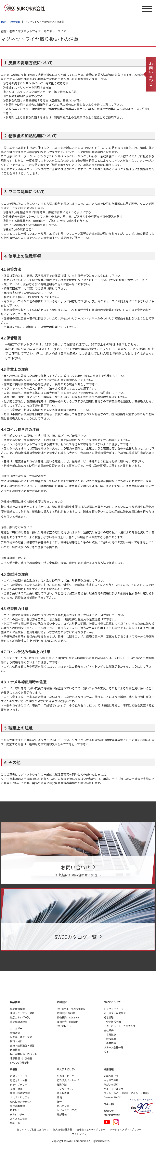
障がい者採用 (111, 1084)
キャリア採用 (111, 1080)
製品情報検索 (17, 1009)
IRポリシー (16, 1110)
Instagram (116, 1122)
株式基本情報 (17, 1106)
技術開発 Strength (67, 1021)
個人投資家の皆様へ (21, 1101)
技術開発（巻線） (66, 1013)
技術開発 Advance (68, 1017)
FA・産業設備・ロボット (23, 1054)
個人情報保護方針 (62, 1129)
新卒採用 (109, 1076)
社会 (59, 1101)
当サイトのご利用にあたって (33, 1129)
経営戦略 (109, 1017)
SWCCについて (112, 1002)
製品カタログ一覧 (20, 1017)
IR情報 (13, 1069)
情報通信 (15, 1032)
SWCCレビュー (65, 1026)
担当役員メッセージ (68, 1080)
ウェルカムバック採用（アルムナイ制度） (127, 1093)
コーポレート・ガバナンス (120, 1026)
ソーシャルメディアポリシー (125, 1129)
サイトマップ (79, 1133)
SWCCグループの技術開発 (71, 1009)
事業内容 (111, 1043)
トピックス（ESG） (68, 1110)
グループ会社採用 (113, 1088)
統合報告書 (63, 1093)
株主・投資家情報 (20, 1093)
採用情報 (109, 1069)
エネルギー (16, 1028)
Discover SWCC (112, 1097)
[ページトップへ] (141, 981)
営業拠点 (111, 1034)
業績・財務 (16, 1088)
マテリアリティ (65, 1088)
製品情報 (15, 21)
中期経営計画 (113, 1021)
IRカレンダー (17, 1114)
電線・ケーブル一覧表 (22, 1013)
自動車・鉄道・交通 (21, 1037)
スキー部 (109, 1104)
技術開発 (62, 1002)
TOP (3, 21)
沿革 (106, 1051)
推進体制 (62, 1084)
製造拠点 (111, 1038)
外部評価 (62, 1114)
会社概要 (109, 1030)
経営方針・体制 (18, 1080)
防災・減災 (16, 1041)
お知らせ (109, 1110)
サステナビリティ (19, 1097)
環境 (59, 1097)
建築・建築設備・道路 (22, 1045)
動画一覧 (15, 1123)
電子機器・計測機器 (21, 1058)
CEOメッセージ (18, 1076)
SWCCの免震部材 (19, 1062)
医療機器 (15, 1049)
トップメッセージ (113, 1009)
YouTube (107, 1122)
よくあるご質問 (18, 1118)
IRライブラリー (18, 1084)
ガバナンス (63, 1106)
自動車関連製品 (18, 1021)
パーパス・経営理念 (115, 1013)
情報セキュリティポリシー (91, 1129)
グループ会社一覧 (113, 1047)
